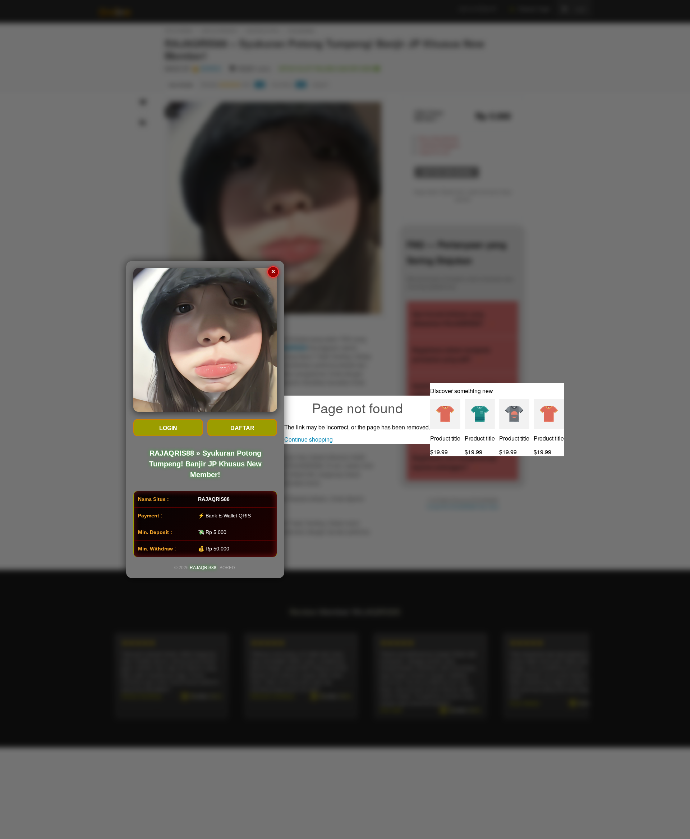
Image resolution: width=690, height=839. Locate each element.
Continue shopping (308, 439)
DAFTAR (242, 428)
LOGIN (168, 428)
